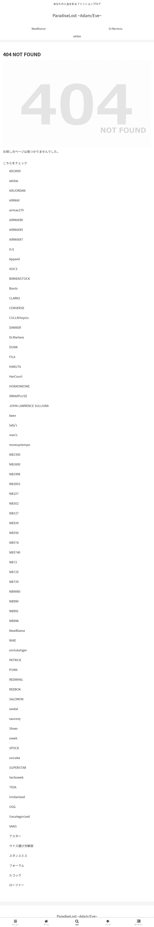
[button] (142, 649)
